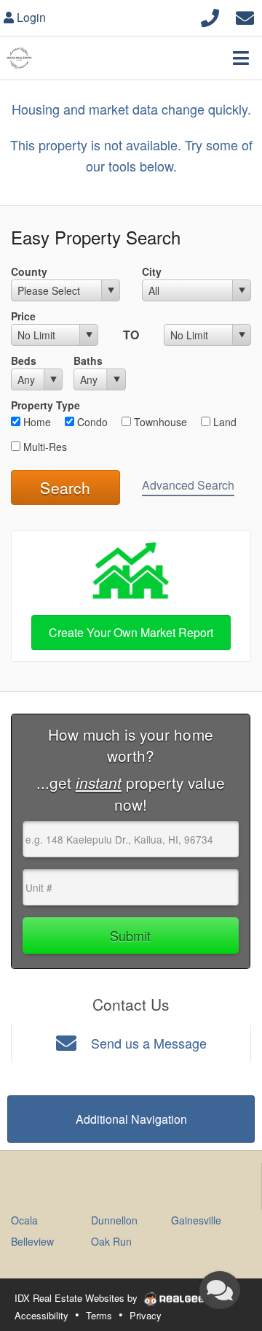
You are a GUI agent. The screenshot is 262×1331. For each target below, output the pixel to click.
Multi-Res (43, 446)
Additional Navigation (131, 1119)
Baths (88, 360)
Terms (99, 1315)
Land (223, 421)
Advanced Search (188, 485)
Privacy (146, 1315)
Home (35, 421)
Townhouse (159, 421)
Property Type (45, 405)
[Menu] (240, 57)
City (152, 271)
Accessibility (41, 1315)
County (29, 271)
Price (23, 316)
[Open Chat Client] (219, 1290)
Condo (91, 421)
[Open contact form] (245, 15)
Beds (23, 360)
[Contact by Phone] (210, 15)
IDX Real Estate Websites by (77, 1298)
